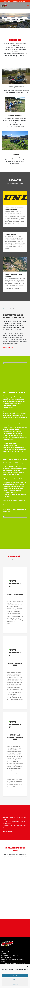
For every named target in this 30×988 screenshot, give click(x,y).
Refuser (15, 980)
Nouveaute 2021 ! (10, 234)
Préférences (15, 984)
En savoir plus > (8, 831)
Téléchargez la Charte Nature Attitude (14, 500)
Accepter (15, 975)
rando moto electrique (15, 21)
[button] (27, 966)
